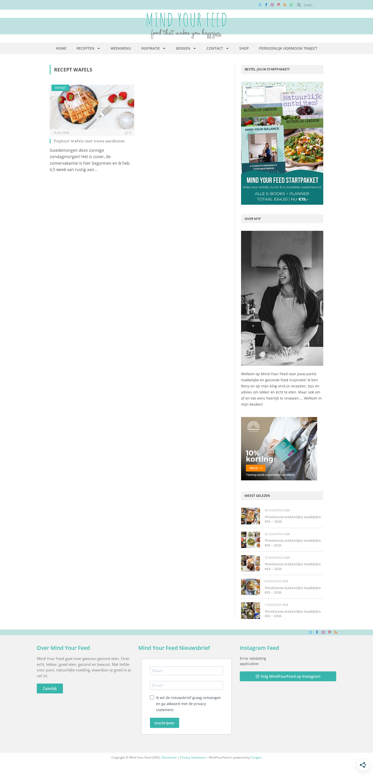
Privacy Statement (193, 757)
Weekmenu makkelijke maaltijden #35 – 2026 (293, 542)
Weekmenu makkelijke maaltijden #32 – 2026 (293, 613)
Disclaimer (169, 757)
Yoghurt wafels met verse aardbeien (89, 140)
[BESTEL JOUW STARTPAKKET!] (282, 143)
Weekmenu (121, 48)
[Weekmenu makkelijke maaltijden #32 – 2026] (250, 610)
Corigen (256, 757)
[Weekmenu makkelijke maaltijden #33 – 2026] (250, 587)
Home (61, 48)
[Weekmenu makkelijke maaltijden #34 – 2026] (250, 563)
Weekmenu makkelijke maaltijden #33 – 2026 (293, 590)
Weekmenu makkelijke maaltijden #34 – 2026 (293, 566)
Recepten (85, 48)
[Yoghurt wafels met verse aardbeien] (92, 107)
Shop (244, 48)
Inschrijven (165, 723)
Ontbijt (60, 88)
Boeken (183, 48)
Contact (215, 48)
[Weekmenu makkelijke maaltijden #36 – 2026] (250, 516)
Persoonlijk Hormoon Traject (288, 48)
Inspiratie (150, 48)
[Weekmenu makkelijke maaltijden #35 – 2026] (250, 540)
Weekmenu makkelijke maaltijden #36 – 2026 (293, 519)
